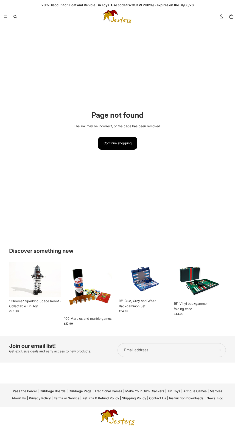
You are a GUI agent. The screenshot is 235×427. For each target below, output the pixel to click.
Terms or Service (66, 398)
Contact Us (157, 398)
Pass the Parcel (25, 391)
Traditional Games (108, 391)
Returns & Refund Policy (101, 398)
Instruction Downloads (186, 398)
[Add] (54, 289)
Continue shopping (118, 143)
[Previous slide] (14, 279)
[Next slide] (56, 279)
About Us (19, 398)
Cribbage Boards (53, 391)
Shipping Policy (134, 398)
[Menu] (5, 16)
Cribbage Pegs (80, 391)
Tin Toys (173, 391)
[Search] (15, 17)
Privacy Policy (40, 398)
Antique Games (195, 391)
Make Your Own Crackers (144, 391)
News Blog (215, 398)
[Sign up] (219, 350)
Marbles (216, 391)
